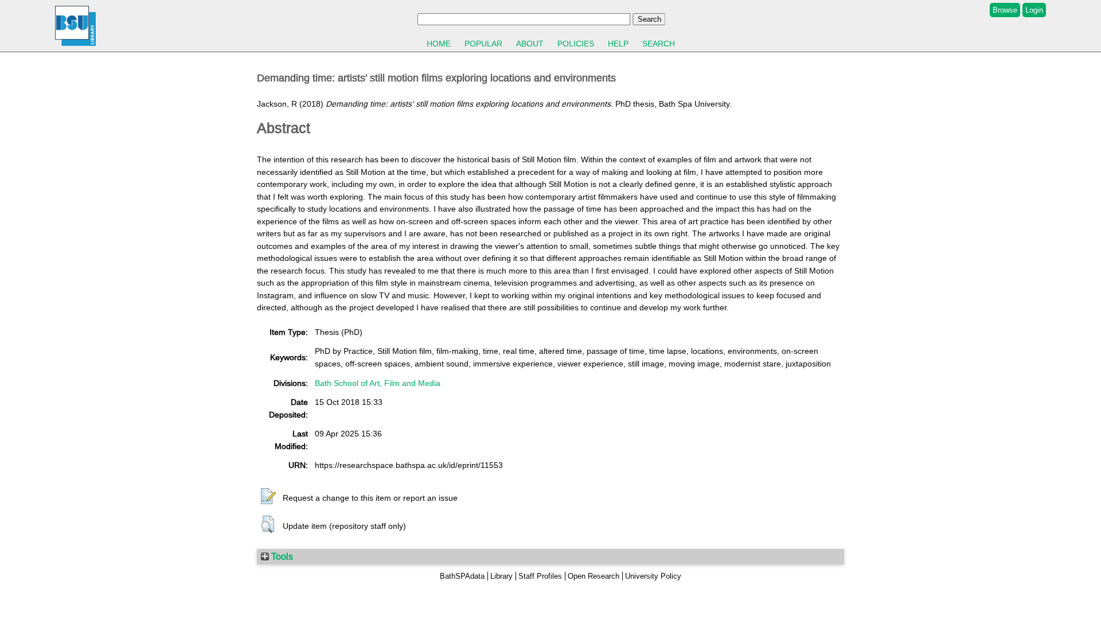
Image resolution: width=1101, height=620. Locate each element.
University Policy (653, 576)
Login (1034, 10)
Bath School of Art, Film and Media (377, 383)
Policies (575, 43)
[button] (268, 496)
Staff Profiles (540, 576)
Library (501, 576)
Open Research (593, 576)
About (530, 43)
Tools (281, 556)
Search (658, 43)
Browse (1005, 10)
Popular (483, 43)
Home (439, 43)
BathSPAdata (462, 576)
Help (618, 43)
